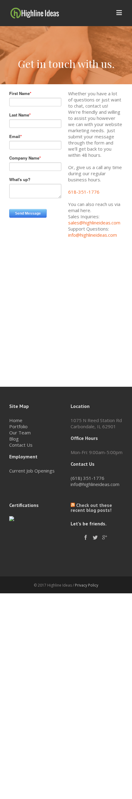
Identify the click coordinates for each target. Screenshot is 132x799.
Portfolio (18, 426)
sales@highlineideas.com (94, 223)
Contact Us (21, 445)
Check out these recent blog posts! (91, 507)
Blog (14, 439)
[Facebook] (85, 537)
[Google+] (104, 537)
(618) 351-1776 (87, 478)
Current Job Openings (32, 471)
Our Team (20, 432)
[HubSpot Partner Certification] (11, 519)
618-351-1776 (83, 192)
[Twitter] (95, 537)
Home (15, 420)
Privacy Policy (86, 585)
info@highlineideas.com (92, 235)
